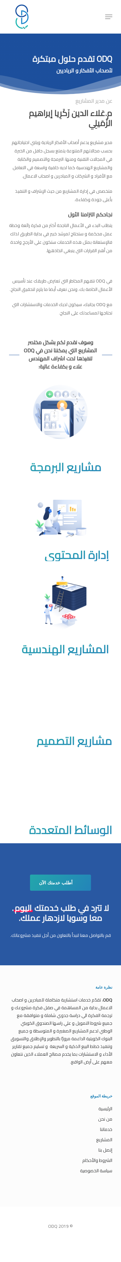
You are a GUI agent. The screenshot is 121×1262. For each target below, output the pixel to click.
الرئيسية (105, 1109)
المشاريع (104, 1140)
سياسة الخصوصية (96, 1171)
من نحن (105, 1119)
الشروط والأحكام (97, 1160)
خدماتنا (106, 1129)
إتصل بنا (105, 1150)
